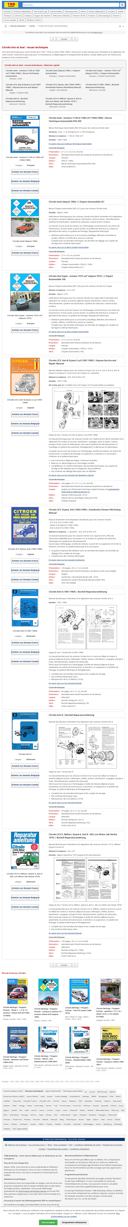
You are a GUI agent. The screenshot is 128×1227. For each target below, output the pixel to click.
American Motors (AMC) (14, 1096)
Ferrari (49, 1105)
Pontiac (27, 1119)
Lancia (34, 1110)
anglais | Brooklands (63, 87)
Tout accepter (48, 1222)
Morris (33, 1115)
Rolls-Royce (71, 1119)
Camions (18, 15)
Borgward (103, 1096)
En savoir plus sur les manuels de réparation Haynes (71, 475)
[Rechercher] (122, 5)
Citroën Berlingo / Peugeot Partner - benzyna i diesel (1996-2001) (110, 1062)
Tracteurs (8, 15)
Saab (88, 1119)
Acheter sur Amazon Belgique (25, 181)
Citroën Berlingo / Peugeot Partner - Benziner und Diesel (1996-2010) (15, 1060)
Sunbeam (24, 1124)
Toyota (49, 1124)
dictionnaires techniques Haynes (32, 1191)
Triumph (67, 1124)
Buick (118, 1096)
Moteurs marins (34, 20)
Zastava (7, 1128)
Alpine (112, 1091)
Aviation (91, 15)
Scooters (111, 11)
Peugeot (102, 1115)
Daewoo (72, 1101)
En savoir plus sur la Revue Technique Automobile (70, 143)
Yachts (21, 20)
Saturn (95, 1119)
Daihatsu (88, 1101)
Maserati (73, 1110)
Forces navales (10, 20)
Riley (62, 1119)
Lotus (65, 1110)
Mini (5, 1115)
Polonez (7, 1119)
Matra (82, 1110)
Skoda (117, 1119)
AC (86, 1091)
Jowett (14, 1110)
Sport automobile (53, 1091)
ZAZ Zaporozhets (20, 1128)
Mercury (115, 1110)
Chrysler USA (44, 1101)
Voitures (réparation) (22, 11)
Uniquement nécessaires (74, 1222)
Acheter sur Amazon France (25, 171)
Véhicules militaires (61, 15)
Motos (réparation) (97, 11)
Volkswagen (88, 1124)
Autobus (28, 15)
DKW (14, 1105)
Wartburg (107, 1124)
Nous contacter (60, 1145)
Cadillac (7, 1101)
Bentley (85, 1096)
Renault (54, 1119)
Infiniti (113, 1105)
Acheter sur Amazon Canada (25, 190)
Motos (83, 11)
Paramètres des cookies (57, 1149)
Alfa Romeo (102, 1091)
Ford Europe (65, 1105)
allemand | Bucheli (102, 87)
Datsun (107, 1101)
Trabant (57, 1124)
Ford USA (77, 1105)
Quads (121, 11)
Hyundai (104, 1105)
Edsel (29, 1105)
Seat (103, 1119)
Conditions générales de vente (87, 1145)
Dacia (64, 1101)
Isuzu (121, 1105)
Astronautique (104, 15)
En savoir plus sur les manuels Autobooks (67, 560)
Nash (41, 1115)
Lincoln (50, 1110)
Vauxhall (77, 1124)
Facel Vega (38, 1105)
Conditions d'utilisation (80, 1149)
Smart (6, 1124)
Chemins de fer (79, 15)
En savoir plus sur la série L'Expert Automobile (68, 247)
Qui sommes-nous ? (37, 1145)
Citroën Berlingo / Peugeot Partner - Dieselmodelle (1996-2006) (78, 1060)
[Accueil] (5, 25)
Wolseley (118, 1124)
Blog (50, 1145)
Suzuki (33, 1124)
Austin (50, 1096)
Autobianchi (75, 1096)
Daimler (98, 1101)
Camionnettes (56, 11)
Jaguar (6, 1110)
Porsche (36, 1119)
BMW (94, 1096)
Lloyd (57, 1110)
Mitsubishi (14, 1115)
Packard (83, 1115)
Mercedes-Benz (102, 1110)
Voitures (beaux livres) (13, 1091)
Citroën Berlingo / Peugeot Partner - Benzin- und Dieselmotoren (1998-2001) (45, 1059)
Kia (20, 1110)
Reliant (45, 1119)
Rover (81, 1119)
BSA (111, 1096)
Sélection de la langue (17, 1145)
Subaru (14, 1124)
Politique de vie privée (112, 1145)
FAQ (70, 1145)
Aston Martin (32, 1096)
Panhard (92, 1115)
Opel (75, 1115)
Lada (26, 1110)
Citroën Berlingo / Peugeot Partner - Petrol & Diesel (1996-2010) (78, 1010)
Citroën (32, 26)
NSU (56, 1115)
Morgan (24, 1115)
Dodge (22, 1105)
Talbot (41, 1124)
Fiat (55, 1105)
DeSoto (7, 1105)
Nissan (49, 1115)
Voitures (7, 11)
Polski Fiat (17, 1119)
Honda (95, 1105)
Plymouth (112, 1115)
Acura (92, 1091)
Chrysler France (30, 1101)
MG (122, 1110)
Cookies (42, 1149)
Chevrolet (17, 1101)
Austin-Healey (61, 1096)
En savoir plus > (97, 32)
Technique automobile (72, 1091)
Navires (116, 15)
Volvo (98, 1124)
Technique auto (71, 11)
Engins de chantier (42, 15)
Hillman (87, 1105)
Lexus (41, 1110)
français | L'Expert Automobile (103, 73)
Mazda (90, 1110)
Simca (109, 1119)
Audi (43, 1096)
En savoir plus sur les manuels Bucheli (65, 683)
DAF (80, 1101)
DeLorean (117, 1101)
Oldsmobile (65, 1115)
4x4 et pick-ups (40, 11)
